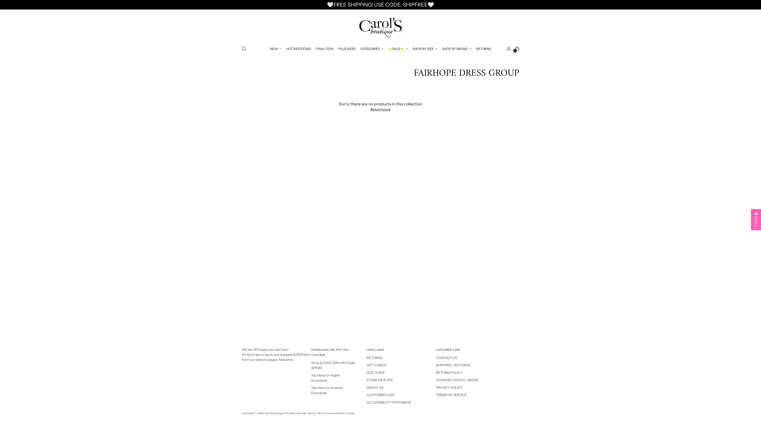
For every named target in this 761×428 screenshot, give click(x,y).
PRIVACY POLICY (449, 388)
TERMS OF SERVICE (451, 395)
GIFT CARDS (376, 365)
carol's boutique (274, 413)
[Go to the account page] (509, 49)
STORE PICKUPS (380, 380)
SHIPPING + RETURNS (453, 365)
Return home (381, 109)
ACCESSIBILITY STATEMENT (389, 402)
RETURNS (374, 358)
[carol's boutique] (380, 27)
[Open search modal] (244, 49)
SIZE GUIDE (376, 373)
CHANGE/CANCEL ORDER (457, 380)
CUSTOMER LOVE (381, 395)
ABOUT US (375, 388)
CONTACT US (446, 358)
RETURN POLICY (449, 373)
